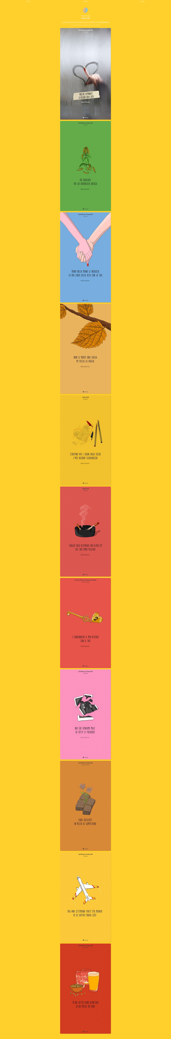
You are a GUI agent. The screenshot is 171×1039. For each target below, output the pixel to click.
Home (29, 1)
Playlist (143, 1)
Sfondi (85, 1)
